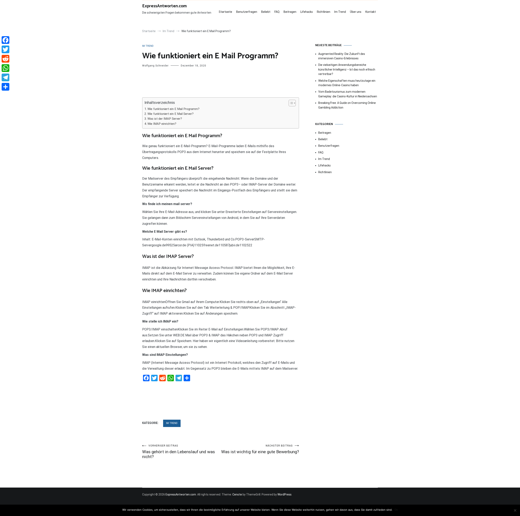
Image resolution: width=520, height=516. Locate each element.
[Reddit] (5, 58)
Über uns (355, 11)
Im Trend (340, 11)
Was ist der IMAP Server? (164, 119)
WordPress (284, 494)
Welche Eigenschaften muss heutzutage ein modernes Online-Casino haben (346, 83)
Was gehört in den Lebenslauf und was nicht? (178, 451)
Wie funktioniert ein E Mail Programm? (173, 109)
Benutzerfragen (246, 11)
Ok (396, 509)
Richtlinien (323, 11)
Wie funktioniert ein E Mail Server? (170, 114)
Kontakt (370, 11)
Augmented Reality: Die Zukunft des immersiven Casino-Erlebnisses (341, 56)
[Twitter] (5, 49)
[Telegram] (5, 77)
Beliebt (265, 11)
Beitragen (290, 11)
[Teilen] (5, 86)
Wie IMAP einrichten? (161, 124)
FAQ (277, 11)
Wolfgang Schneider (155, 65)
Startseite (225, 11)
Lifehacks (306, 11)
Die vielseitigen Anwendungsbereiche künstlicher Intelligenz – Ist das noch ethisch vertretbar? (346, 69)
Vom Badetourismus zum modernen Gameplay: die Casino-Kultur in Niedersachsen (347, 94)
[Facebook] (5, 40)
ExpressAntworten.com (164, 6)
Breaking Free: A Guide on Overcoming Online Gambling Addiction (347, 105)
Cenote (237, 494)
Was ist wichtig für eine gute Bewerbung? (260, 449)
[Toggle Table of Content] (290, 103)
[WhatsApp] (5, 68)
